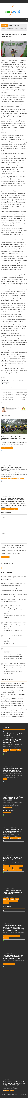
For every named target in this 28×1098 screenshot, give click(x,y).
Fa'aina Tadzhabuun (18, 865)
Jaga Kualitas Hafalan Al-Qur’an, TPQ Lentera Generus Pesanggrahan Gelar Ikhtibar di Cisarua (15, 625)
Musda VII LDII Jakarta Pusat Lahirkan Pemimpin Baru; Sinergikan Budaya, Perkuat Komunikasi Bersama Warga (15, 665)
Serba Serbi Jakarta (11, 869)
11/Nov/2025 (6, 766)
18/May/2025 (6, 923)
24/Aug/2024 (6, 953)
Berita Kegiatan (4, 447)
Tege (10, 40)
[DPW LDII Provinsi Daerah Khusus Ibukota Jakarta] (2, 20)
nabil (10, 465)
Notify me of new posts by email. (11, 553)
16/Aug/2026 (4, 496)
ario (10, 435)
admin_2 (12, 855)
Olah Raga (18, 935)
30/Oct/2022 (6, 1079)
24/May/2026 (6, 737)
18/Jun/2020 (6, 888)
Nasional (8, 387)
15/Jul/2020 (6, 855)
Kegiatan (17, 478)
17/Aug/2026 (4, 465)
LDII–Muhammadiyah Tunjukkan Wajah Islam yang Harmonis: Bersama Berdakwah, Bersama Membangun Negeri (13, 577)
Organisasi (13, 387)
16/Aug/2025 (6, 795)
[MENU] (26, 20)
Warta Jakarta (19, 869)
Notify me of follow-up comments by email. (14, 550)
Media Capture (18, 838)
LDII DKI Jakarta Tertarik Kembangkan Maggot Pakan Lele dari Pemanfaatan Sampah (21, 396)
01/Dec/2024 (6, 827)
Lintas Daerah (6, 1090)
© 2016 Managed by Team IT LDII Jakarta (14, 1094)
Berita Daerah (4, 478)
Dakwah (18, 749)
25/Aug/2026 (4, 435)
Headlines (4, 387)
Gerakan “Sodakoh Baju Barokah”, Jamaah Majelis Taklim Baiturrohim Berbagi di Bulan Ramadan (15, 638)
